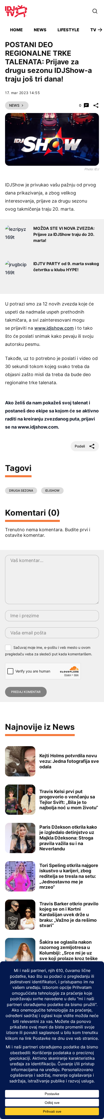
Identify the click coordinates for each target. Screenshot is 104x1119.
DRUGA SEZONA (21, 490)
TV (93, 29)
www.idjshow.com (54, 328)
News (40, 29)
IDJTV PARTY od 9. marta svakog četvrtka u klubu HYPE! (66, 266)
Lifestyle (68, 29)
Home (16, 29)
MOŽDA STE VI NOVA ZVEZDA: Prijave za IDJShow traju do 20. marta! (64, 234)
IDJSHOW (52, 490)
